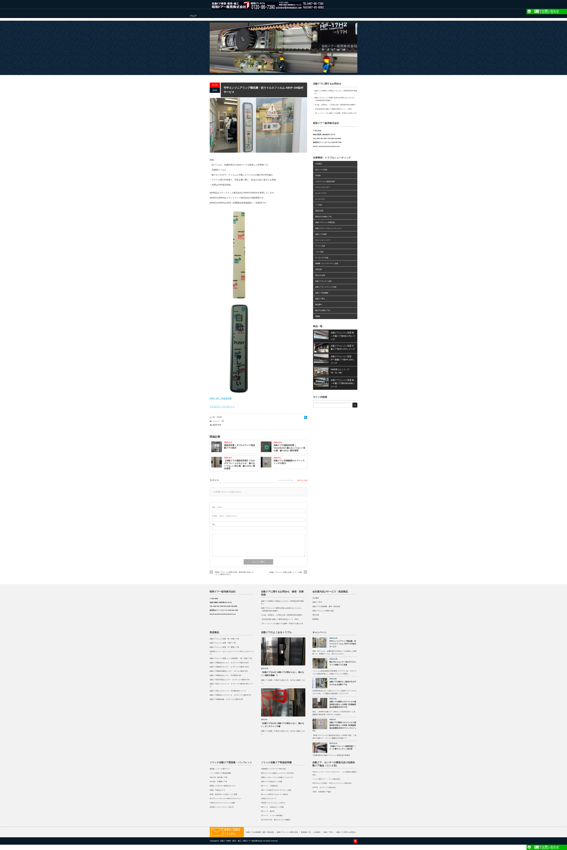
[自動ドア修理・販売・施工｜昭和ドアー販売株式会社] (268, 8)
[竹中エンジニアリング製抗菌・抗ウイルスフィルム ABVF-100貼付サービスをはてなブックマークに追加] (305, 418)
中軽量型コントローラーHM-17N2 (273, 769)
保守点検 (315, 615)
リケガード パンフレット (222, 406)
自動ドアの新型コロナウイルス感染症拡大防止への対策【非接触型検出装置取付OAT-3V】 (342, 704)
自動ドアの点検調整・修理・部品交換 (326, 606)
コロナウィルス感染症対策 (325, 181)
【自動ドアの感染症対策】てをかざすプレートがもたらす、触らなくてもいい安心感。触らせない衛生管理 (239, 464)
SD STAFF (217, 417)
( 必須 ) (217, 507)
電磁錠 (317, 316)
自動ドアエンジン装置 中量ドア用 (223, 643)
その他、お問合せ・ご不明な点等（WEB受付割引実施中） (335, 105)
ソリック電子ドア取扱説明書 (220, 773)
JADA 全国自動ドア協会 (321, 792)
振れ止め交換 (320, 275)
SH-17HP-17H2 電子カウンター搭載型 (275, 820)
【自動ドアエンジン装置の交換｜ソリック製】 (286, 572)
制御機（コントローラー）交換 (326, 263)
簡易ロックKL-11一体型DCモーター (223, 786)
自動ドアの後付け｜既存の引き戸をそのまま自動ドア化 (342, 683)
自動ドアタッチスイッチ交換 (325, 287)
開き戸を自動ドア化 (322, 310)
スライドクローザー (322, 187)
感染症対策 (216, 425)
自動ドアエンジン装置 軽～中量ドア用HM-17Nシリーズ (343, 335)
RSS (355, 841)
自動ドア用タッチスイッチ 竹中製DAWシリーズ (228, 691)
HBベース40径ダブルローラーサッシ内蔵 (276, 790)
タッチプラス (320, 199)
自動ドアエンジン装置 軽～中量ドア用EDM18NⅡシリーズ (343, 383)
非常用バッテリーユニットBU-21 (222, 807)
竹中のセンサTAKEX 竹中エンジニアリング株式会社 (332, 783)
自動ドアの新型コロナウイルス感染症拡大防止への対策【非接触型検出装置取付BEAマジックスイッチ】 (334, 726)
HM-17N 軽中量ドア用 (218, 777)
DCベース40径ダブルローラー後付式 (274, 794)
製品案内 (318, 304)
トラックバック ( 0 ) (285, 480)
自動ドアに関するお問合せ (346, 832)
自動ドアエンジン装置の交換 (323, 611)
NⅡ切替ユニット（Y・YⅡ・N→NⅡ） (341, 371)
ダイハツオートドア (322, 240)
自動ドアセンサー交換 (323, 281)
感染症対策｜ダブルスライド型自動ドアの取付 (239, 446)
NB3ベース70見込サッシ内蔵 (271, 781)
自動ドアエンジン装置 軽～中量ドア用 (225, 639)
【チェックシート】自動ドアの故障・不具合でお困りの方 (335, 113)
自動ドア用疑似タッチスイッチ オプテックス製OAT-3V (230, 695)
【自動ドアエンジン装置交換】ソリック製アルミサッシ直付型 (342, 747)
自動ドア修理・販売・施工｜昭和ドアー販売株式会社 (241, 841)
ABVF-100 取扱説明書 (221, 398)
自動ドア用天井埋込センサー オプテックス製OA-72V (230, 680)
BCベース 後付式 (268, 811)
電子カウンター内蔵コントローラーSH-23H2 (277, 773)
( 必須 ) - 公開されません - (225, 516)
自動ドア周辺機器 (321, 293)
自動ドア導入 (320, 299)
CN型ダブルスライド (268, 798)
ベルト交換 (319, 252)
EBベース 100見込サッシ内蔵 (272, 807)
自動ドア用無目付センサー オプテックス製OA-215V (229, 663)
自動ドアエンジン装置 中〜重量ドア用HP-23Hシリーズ (343, 359)
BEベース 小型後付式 (269, 786)
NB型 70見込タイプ (217, 790)
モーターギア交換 (321, 258)
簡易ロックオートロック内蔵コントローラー (277, 777)
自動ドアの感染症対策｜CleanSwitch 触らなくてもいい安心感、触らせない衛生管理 (289, 448)
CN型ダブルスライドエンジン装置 (222, 803)
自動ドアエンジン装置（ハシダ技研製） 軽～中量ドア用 (231, 658)
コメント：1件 (218, 421)
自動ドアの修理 (321, 234)
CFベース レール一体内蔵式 (272, 815)
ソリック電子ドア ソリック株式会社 (326, 779)
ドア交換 (318, 205)
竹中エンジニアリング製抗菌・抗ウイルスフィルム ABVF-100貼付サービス (342, 644)
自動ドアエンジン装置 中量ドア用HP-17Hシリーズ (343, 347)
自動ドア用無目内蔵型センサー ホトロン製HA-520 (229, 671)
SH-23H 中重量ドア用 (218, 781)
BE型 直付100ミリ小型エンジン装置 (223, 794)
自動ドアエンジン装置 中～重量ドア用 (224, 647)
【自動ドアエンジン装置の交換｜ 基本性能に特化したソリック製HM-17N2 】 (234, 573)
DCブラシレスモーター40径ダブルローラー (225, 798)
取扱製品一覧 (306, 832)
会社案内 (315, 598)
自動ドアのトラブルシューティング (328, 228)
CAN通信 (318, 164)
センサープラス (321, 193)
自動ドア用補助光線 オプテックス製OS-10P (226, 699)
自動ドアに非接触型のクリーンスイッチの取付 (289, 461)
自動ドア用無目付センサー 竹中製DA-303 (225, 675)
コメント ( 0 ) (302, 480)
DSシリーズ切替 (321, 170)
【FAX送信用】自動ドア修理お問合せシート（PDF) (333, 109)
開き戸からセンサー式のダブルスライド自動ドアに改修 (342, 663)
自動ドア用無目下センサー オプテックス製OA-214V (229, 667)
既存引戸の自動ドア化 (323, 216)
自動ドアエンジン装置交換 (325, 222)
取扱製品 (315, 619)
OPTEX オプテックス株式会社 (324, 787)
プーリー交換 (320, 246)
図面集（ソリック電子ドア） (220, 769)
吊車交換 (318, 269)
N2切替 (318, 175)
